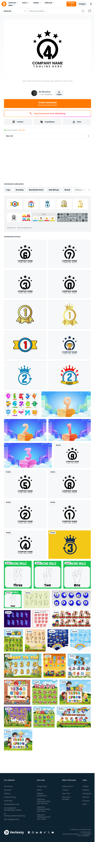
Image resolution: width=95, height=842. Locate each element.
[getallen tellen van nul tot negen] (79, 664)
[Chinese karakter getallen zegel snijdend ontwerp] (41, 617)
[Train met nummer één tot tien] (71, 617)
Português (85, 792)
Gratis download (47, 103)
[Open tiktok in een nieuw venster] (45, 831)
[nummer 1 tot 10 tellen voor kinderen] (22, 664)
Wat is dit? (21, 130)
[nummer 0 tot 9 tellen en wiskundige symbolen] (13, 639)
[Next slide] (85, 189)
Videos (36, 2)
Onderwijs (8, 799)
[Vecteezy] (3, 3)
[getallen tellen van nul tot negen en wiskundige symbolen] (17, 690)
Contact (65, 788)
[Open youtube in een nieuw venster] (53, 831)
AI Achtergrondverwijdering (14, 813)
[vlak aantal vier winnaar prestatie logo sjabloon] (25, 543)
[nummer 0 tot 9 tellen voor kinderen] (74, 715)
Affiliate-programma (42, 793)
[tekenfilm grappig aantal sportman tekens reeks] (21, 403)
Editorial (48, 2)
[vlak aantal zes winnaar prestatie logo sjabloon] (25, 252)
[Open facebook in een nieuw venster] (29, 831)
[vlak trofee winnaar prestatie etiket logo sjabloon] (69, 343)
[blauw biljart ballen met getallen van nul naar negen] (71, 598)
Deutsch (84, 796)
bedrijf (67, 188)
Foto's (24, 2)
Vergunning (42, 785)
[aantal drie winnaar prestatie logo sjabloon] (25, 283)
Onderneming (10, 796)
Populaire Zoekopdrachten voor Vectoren (43, 800)
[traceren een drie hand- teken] (18, 573)
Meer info (9, 135)
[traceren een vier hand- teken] (13, 598)
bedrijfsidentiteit (36, 188)
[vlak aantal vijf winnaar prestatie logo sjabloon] (25, 482)
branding (20, 188)
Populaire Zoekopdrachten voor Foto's (43, 808)
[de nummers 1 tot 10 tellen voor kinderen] (58, 639)
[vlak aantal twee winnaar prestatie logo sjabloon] (25, 513)
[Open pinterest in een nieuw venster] (41, 831)
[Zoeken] (83, 10)
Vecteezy (7, 788)
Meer (10, 5)
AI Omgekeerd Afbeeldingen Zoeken (13, 807)
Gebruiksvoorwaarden (69, 833)
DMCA (39, 788)
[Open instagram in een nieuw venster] (33, 831)
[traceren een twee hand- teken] (47, 573)
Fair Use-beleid (81, 834)
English (84, 785)
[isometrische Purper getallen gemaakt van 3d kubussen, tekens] (17, 617)
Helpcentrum (67, 785)
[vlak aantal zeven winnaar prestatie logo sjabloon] (69, 252)
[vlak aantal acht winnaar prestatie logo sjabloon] (69, 482)
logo (8, 188)
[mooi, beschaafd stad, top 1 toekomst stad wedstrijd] (69, 429)
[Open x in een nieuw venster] (49, 831)
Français (84, 799)
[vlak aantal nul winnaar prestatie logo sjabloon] (69, 283)
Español (84, 788)
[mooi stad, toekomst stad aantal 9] (66, 403)
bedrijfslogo (54, 188)
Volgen (59, 94)
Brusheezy (8, 785)
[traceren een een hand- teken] (77, 573)
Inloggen (82, 4)
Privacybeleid (84, 833)
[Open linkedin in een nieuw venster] (37, 831)
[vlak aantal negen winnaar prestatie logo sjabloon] (72, 454)
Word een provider (66, 797)
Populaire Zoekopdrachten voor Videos (43, 815)
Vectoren (12, 2)
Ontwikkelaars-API (11, 803)
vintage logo (81, 188)
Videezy (7, 792)
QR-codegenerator (11, 818)
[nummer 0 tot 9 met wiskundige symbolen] (35, 639)
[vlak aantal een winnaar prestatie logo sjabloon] (69, 513)
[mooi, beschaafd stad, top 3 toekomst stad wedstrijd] (28, 454)
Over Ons (66, 792)
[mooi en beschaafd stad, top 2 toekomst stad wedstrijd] (25, 429)
